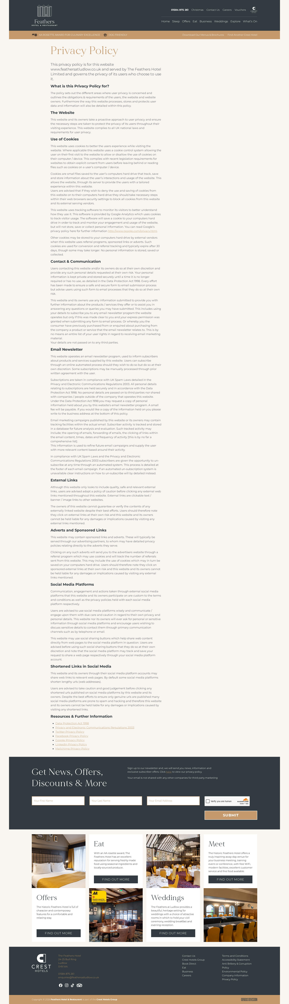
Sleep (176, 21)
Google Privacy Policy (70, 740)
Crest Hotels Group (193, 959)
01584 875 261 (179, 9)
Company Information (235, 975)
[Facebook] (60, 985)
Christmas (197, 9)
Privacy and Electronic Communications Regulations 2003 (94, 727)
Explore (235, 21)
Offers (186, 21)
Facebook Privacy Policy (71, 736)
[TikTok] (72, 985)
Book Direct (189, 963)
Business (206, 21)
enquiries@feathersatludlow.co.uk (78, 977)
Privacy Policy (230, 979)
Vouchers (240, 9)
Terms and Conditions (235, 955)
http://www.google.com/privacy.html (132, 231)
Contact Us (213, 9)
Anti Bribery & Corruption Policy (237, 965)
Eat (195, 21)
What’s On (250, 21)
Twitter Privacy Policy (69, 731)
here (169, 771)
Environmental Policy (234, 971)
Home (165, 21)
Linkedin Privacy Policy (71, 744)
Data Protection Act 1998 (72, 723)
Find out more (58, 933)
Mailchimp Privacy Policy (72, 748)
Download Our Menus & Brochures (203, 34)
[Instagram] (66, 985)
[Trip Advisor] (79, 985)
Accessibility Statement (236, 959)
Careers (227, 9)
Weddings (221, 21)
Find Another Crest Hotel (242, 34)
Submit (231, 815)
